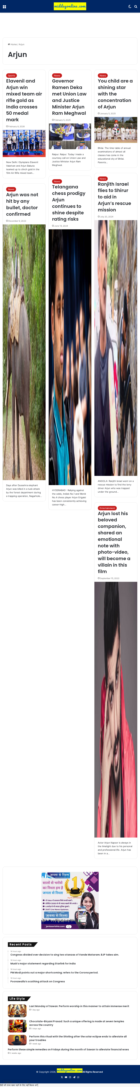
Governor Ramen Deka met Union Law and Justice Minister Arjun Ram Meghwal (69, 97)
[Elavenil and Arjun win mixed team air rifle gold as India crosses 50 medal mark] (24, 143)
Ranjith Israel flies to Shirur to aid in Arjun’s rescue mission (114, 197)
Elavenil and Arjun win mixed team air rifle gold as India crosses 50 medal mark (24, 100)
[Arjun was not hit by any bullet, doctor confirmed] (24, 352)
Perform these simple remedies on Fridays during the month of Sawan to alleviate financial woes (68, 1049)
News (57, 75)
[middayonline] (70, 6)
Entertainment (107, 508)
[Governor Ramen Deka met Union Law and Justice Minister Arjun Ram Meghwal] (70, 136)
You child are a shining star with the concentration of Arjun (115, 94)
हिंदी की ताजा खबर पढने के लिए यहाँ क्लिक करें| (19, 1085)
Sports (11, 75)
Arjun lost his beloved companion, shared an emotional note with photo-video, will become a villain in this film (114, 542)
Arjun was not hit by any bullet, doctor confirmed (22, 204)
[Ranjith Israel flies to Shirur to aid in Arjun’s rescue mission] (115, 348)
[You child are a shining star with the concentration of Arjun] (115, 130)
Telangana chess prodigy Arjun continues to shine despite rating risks (68, 203)
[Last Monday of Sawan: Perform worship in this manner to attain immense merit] (17, 1010)
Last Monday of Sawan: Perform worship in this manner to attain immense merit (79, 1006)
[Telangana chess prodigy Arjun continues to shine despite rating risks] (70, 357)
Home (13, 44)
